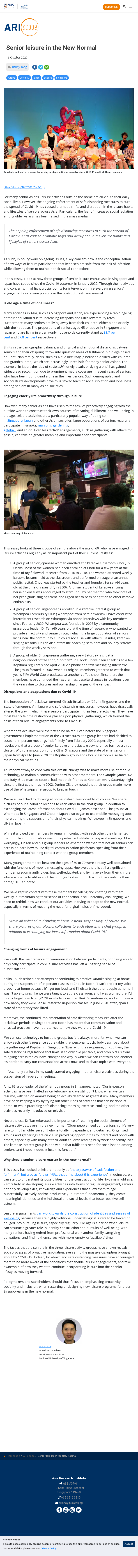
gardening (60, 425)
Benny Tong (19, 67)
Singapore (15, 420)
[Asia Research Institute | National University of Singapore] (24, 6)
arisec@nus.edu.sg (71, 1503)
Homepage (13, 1456)
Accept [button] (129, 1543)
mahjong (44, 425)
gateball (10, 430)
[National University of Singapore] (9, 6)
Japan (28, 420)
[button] (111, 7)
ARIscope (28, 1456)
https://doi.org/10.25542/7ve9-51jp (24, 187)
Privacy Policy (48, 1548)
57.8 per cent (27, 337)
